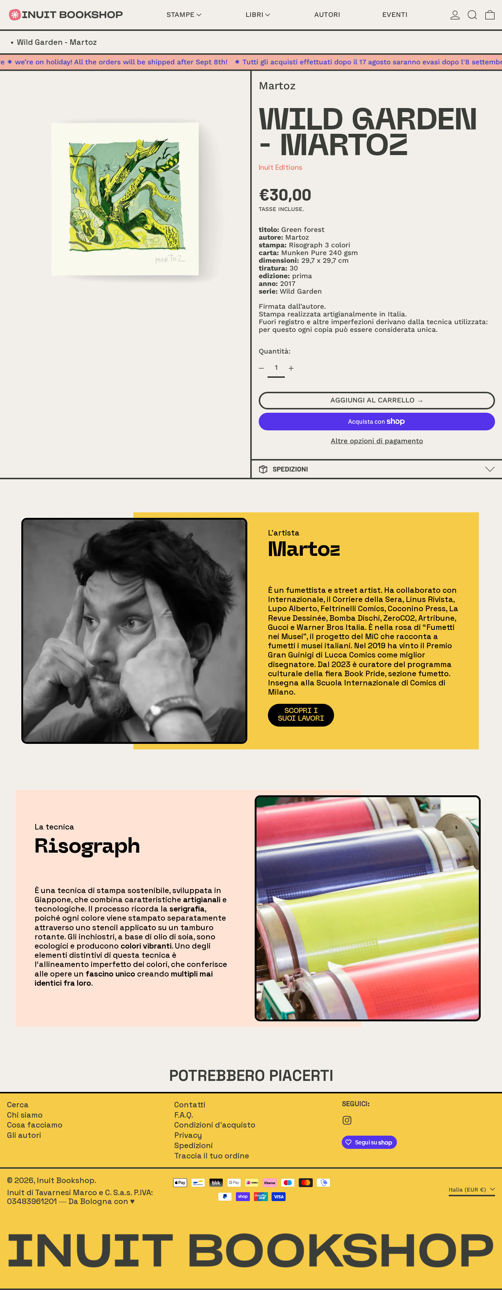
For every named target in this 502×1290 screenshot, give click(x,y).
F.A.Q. (183, 1115)
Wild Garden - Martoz (57, 42)
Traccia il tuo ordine (211, 1156)
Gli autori (24, 1135)
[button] (472, 14)
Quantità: (275, 351)
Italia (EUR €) (468, 1189)
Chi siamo (25, 1115)
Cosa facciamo (34, 1125)
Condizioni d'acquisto (214, 1125)
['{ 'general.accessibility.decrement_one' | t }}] (261, 368)
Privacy (188, 1135)
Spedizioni (193, 1145)
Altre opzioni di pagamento (377, 441)
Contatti (189, 1105)
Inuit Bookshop (65, 1180)
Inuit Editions (280, 167)
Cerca (18, 1105)
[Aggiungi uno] (291, 368)
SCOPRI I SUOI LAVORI (301, 714)
